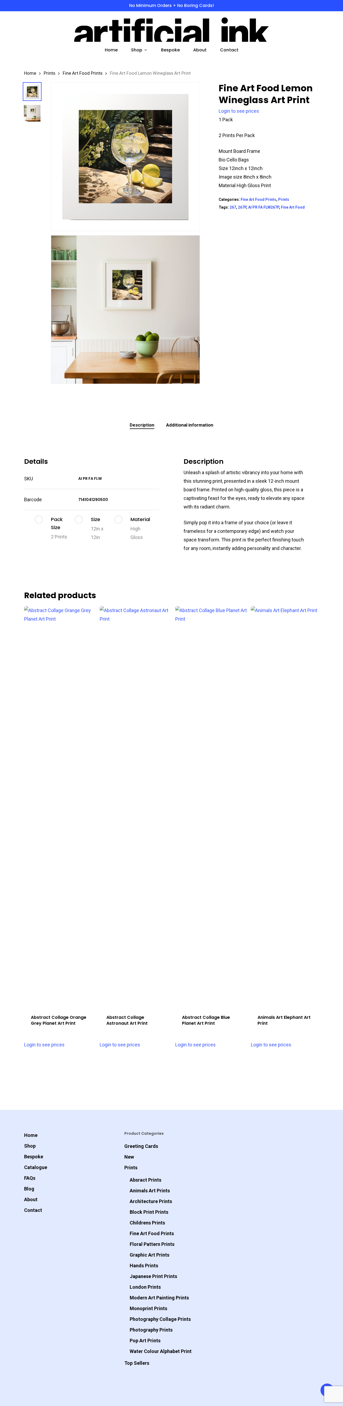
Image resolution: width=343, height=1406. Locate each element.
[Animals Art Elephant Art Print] (287, 807)
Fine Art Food (293, 207)
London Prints (145, 1287)
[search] (288, 29)
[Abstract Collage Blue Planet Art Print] (211, 807)
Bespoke (33, 1156)
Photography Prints (151, 1330)
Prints (49, 73)
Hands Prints (144, 1265)
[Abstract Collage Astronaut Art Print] (136, 807)
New (129, 1157)
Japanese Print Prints (153, 1276)
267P (242, 207)
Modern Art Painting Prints (159, 1298)
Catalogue (35, 1167)
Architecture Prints (151, 1201)
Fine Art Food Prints (82, 73)
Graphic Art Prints (149, 1255)
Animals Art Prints (150, 1190)
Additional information (189, 425)
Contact (33, 1210)
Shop (30, 1146)
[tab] (142, 425)
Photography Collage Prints (160, 1319)
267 (233, 207)
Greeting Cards (141, 1146)
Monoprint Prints (148, 1308)
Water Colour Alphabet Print (161, 1351)
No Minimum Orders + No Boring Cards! (171, 5)
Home (30, 73)
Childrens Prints (147, 1223)
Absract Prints (145, 1180)
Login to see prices (239, 111)
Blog (29, 1189)
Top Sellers (136, 1363)
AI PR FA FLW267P (263, 207)
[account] (302, 29)
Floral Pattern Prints (152, 1244)
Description (142, 425)
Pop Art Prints (145, 1340)
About (31, 1199)
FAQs (29, 1178)
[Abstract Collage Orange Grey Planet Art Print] (60, 807)
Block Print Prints (149, 1212)
